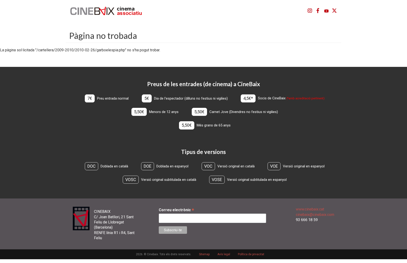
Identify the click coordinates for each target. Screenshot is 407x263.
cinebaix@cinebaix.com (315, 214)
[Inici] (108, 11)
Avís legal (223, 254)
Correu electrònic (176, 210)
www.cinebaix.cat (310, 209)
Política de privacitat (251, 254)
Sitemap (204, 254)
